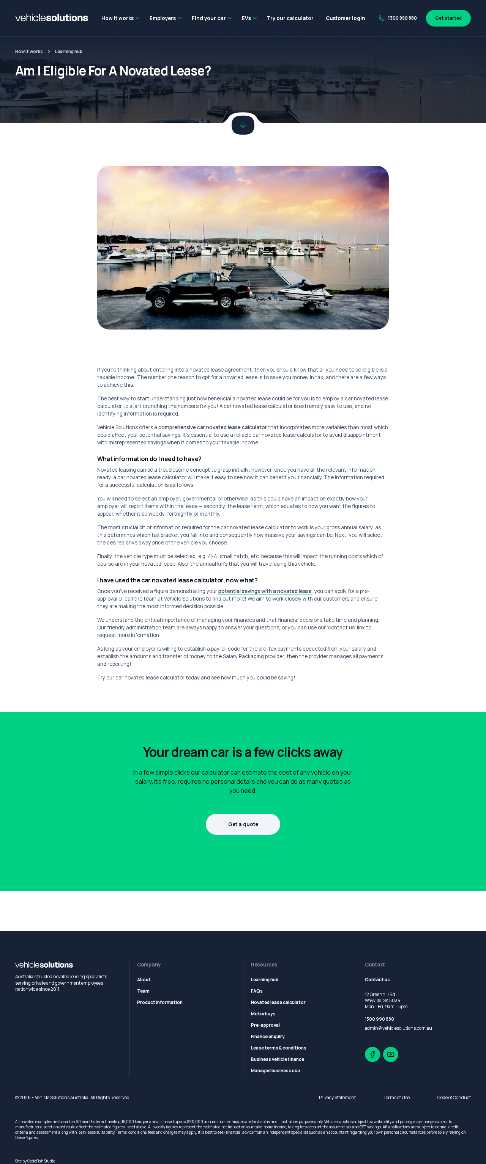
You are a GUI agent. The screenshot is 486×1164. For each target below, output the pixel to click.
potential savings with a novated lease (265, 591)
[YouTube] (390, 1054)
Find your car (209, 18)
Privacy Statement (337, 1098)
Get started (448, 18)
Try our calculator (290, 18)
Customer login (345, 18)
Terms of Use (396, 1098)
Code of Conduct (454, 1098)
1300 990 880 (402, 18)
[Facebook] (372, 1054)
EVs (246, 18)
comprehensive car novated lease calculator (212, 427)
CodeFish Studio (41, 1161)
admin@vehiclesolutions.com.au (398, 1028)
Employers (163, 18)
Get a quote (243, 824)
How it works (117, 18)
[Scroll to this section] (243, 125)
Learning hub (68, 51)
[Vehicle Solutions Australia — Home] (51, 18)
